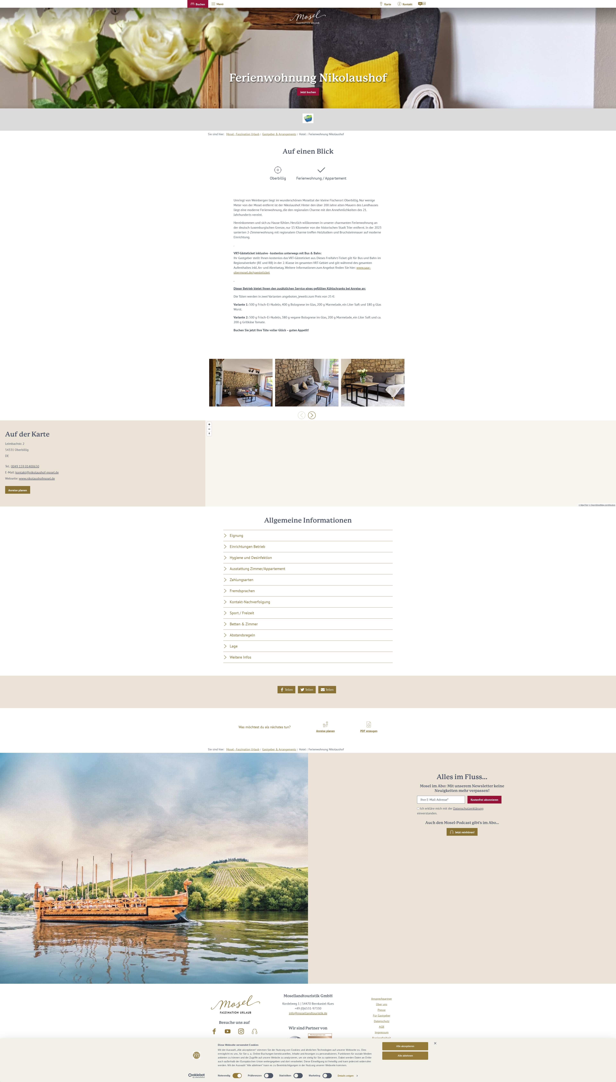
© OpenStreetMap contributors (602, 504)
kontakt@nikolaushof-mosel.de (37, 472)
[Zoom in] (209, 424)
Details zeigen (346, 1075)
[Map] (410, 463)
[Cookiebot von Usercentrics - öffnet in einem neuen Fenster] (197, 1075)
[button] (197, 4)
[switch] (268, 1075)
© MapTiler (583, 504)
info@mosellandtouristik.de (308, 1013)
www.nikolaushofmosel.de (37, 478)
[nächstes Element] (312, 415)
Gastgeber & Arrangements (279, 134)
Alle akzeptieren (405, 1046)
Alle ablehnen (405, 1055)
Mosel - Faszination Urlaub (242, 134)
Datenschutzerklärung (468, 808)
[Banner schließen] (435, 1043)
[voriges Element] (301, 415)
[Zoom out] (209, 429)
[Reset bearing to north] (209, 433)
